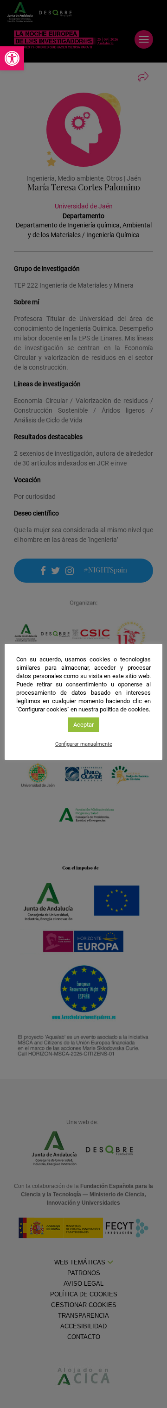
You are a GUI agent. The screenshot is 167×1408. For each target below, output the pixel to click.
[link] (12, 58)
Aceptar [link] (83, 724)
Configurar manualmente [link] (83, 744)
